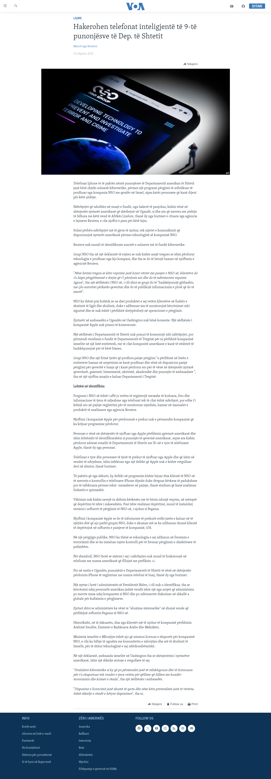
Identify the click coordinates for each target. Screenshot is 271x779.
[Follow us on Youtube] (156, 728)
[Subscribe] (191, 728)
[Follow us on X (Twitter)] (147, 728)
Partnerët (28, 740)
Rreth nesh (29, 726)
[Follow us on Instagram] (165, 728)
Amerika (84, 726)
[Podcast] (182, 728)
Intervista (85, 740)
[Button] (190, 64)
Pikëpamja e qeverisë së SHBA (98, 768)
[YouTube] (232, 6)
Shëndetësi (86, 754)
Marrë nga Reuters (85, 46)
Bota (81, 747)
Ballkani (84, 733)
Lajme (77, 18)
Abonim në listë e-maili (36, 733)
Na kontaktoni (31, 747)
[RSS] (174, 728)
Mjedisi (83, 761)
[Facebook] (243, 6)
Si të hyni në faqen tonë (36, 761)
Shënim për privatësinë (37, 754)
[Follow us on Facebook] (139, 728)
